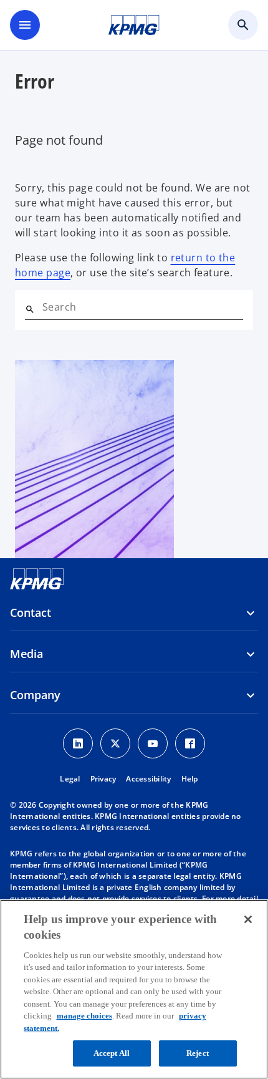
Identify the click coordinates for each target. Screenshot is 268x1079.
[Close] (248, 919)
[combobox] (142, 306)
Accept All (111, 1053)
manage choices (84, 1015)
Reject (197, 1053)
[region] (134, 989)
